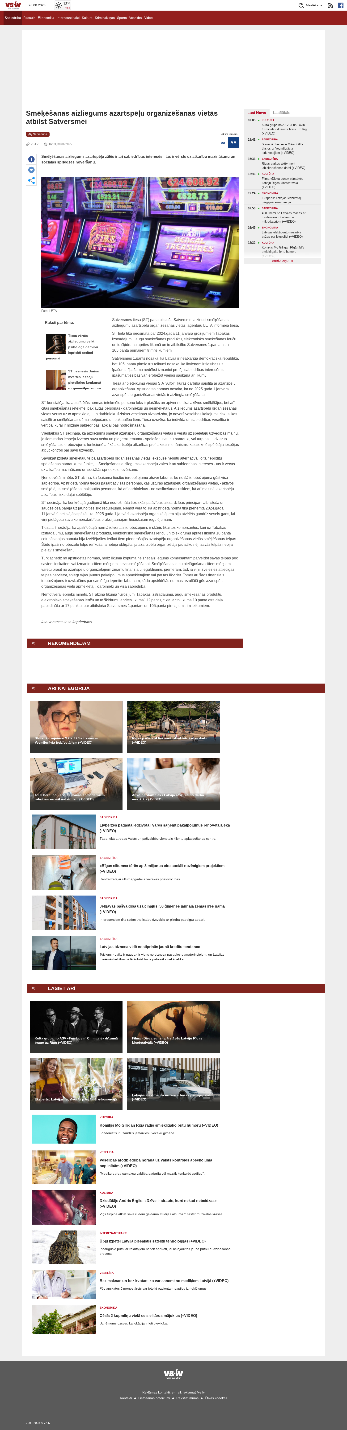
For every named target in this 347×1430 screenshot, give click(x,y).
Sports (122, 18)
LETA (53, 311)
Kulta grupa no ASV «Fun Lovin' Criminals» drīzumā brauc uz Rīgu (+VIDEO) (76, 1040)
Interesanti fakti (68, 18)
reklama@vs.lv (194, 1392)
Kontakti (126, 1398)
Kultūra (87, 18)
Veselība (135, 18)
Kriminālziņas (105, 18)
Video (148, 18)
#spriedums (82, 622)
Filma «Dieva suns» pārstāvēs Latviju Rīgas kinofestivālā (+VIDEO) (167, 1040)
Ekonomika (46, 18)
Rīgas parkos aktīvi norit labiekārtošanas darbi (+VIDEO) (169, 740)
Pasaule (29, 18)
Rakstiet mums (187, 1398)
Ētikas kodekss (216, 1398)
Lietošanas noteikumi (154, 1398)
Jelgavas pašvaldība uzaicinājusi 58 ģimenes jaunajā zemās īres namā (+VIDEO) (162, 909)
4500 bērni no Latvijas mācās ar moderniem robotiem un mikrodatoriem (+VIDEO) (70, 797)
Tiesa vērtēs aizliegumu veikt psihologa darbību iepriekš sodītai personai (72, 347)
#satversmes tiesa (56, 622)
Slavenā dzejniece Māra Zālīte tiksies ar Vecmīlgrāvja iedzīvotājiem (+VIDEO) (66, 740)
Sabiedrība (13, 18)
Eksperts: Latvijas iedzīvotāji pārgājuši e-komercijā (76, 1099)
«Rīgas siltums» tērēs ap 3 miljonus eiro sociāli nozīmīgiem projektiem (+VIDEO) (162, 868)
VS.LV (34, 144)
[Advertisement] (173, 74)
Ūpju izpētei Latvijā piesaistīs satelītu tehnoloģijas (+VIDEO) (153, 1241)
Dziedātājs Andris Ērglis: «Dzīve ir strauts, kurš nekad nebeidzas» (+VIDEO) (158, 1203)
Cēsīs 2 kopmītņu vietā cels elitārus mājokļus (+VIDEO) (148, 1316)
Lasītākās (281, 113)
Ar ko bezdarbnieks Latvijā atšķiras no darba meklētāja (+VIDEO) (168, 797)
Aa (223, 142)
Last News (256, 113)
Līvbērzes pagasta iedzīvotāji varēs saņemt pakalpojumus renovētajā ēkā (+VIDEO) (165, 828)
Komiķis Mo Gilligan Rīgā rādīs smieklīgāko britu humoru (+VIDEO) (159, 1125)
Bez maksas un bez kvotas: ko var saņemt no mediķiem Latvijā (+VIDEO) (164, 1281)
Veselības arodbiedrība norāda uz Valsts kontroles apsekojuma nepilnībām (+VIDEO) (156, 1163)
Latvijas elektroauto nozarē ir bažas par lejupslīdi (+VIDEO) (171, 1097)
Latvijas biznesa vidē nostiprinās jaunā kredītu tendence (150, 947)
